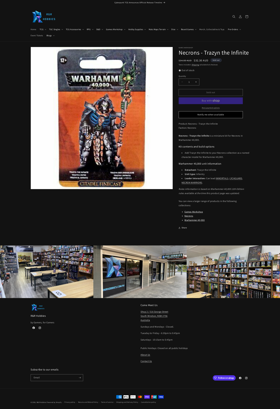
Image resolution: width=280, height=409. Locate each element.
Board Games (187, 29)
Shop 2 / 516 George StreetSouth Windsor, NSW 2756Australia (154, 316)
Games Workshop (114, 29)
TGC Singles (54, 29)
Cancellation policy (148, 402)
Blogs (49, 35)
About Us (145, 354)
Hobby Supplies (135, 29)
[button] (42, 29)
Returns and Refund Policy (88, 402)
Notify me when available (210, 114)
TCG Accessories (73, 29)
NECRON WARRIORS (192, 182)
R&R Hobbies (41, 402)
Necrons (188, 215)
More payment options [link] (211, 108)
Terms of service (107, 402)
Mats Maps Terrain (157, 29)
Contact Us (146, 361)
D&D (98, 29)
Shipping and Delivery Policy (127, 402)
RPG (89, 29)
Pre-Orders (233, 29)
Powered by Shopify (54, 402)
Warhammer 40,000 (194, 220)
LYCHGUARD (236, 178)
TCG (41, 29)
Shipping (195, 65)
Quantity (182, 76)
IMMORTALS (222, 178)
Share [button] (184, 227)
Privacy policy (69, 402)
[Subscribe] (80, 377)
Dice (173, 29)
